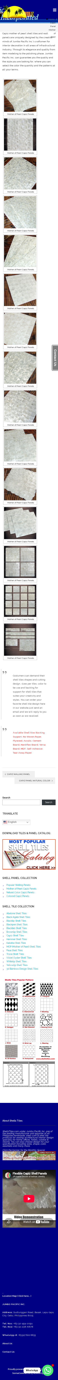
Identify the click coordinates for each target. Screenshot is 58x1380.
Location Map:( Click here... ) (16, 1296)
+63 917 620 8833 (27, 1335)
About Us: (7, 1343)
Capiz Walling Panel (18, 774)
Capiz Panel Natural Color (34, 780)
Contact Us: (8, 1352)
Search (6, 798)
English (12, 822)
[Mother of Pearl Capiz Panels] (20, 96)
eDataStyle (39, 1373)
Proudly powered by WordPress (24, 1369)
